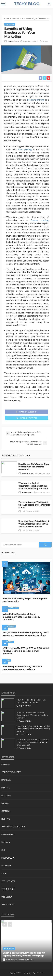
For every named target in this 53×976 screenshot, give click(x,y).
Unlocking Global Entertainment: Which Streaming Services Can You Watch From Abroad (33, 524)
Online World (8, 834)
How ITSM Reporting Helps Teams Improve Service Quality (25, 600)
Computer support (11, 772)
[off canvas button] (3, 4)
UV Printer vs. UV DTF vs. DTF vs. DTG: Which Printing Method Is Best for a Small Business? (26, 651)
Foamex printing (39, 220)
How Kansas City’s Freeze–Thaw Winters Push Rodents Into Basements (33, 467)
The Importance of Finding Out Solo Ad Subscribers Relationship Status (34, 505)
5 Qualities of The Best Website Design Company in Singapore (25, 954)
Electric (5, 788)
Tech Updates (11, 608)
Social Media (7, 858)
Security (5, 842)
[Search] (49, 4)
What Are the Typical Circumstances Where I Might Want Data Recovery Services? (33, 486)
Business (9, 642)
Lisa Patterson (13, 41)
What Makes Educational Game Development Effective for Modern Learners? (21, 617)
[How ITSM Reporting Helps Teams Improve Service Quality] (26, 578)
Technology (7, 889)
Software (10, 626)
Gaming (5, 803)
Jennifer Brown (28, 473)
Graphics (5, 811)
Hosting (5, 819)
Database (6, 780)
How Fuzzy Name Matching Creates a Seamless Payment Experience (22, 668)
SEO (3, 850)
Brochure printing (35, 99)
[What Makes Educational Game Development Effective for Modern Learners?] (7, 716)
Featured (10, 24)
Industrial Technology (13, 827)
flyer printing (25, 149)
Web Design (6, 897)
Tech (8, 592)
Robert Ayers (27, 492)
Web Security (7, 904)
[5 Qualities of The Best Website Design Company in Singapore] (26, 941)
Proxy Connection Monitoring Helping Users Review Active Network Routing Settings (26, 634)
